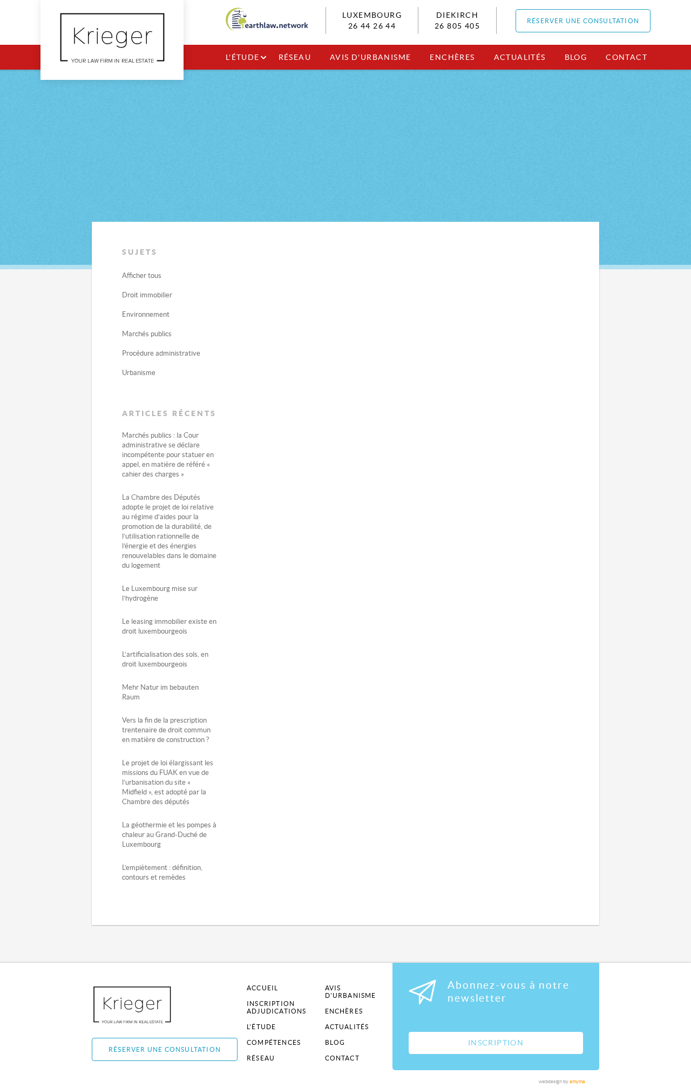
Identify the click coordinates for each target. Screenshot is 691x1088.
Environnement (146, 314)
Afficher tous (141, 275)
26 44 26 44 (372, 26)
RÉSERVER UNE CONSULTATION (583, 20)
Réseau (295, 57)
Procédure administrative (161, 353)
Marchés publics (147, 334)
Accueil (262, 987)
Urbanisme (138, 373)
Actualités (520, 57)
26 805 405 (457, 26)
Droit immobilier (147, 295)
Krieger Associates (144, 1004)
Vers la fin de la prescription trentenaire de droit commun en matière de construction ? (166, 730)
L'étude (243, 57)
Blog (576, 57)
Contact (626, 57)
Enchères (452, 57)
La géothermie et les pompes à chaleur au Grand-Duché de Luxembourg (169, 834)
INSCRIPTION (496, 1042)
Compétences (274, 1042)
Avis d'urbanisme (370, 57)
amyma (577, 1081)
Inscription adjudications (277, 1007)
